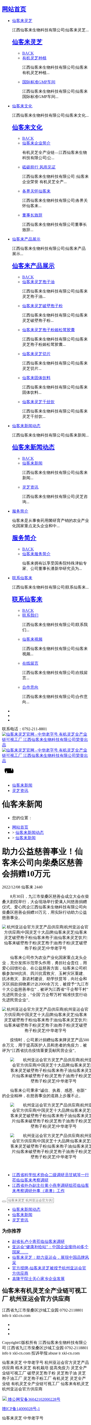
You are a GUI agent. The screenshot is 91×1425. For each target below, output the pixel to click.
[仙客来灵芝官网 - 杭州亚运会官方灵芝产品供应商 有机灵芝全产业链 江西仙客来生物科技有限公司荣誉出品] (45, 748)
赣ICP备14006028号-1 (21, 1409)
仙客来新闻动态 (29, 832)
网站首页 (14, 9)
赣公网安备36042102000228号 (33, 1399)
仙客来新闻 (25, 838)
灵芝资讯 (20, 1220)
